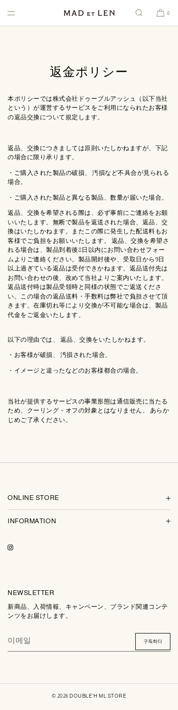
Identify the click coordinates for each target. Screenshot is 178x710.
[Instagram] (18, 547)
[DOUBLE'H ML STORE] (89, 13)
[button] (139, 13)
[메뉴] (19, 13)
